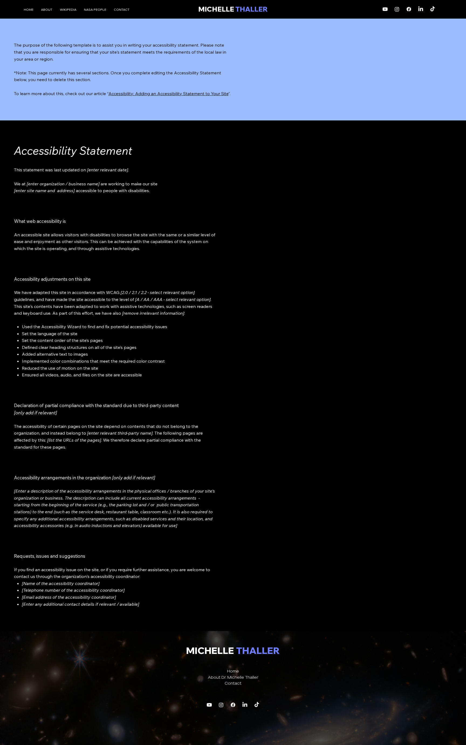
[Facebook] (409, 9)
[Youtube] (385, 9)
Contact (233, 683)
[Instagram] (397, 9)
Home (233, 671)
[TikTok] (433, 9)
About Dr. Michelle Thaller (233, 677)
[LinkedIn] (421, 9)
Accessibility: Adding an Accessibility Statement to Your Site (168, 93)
